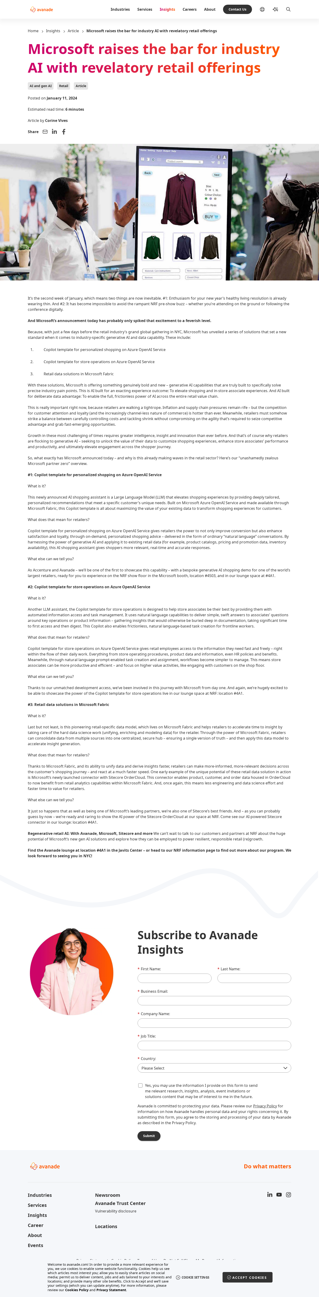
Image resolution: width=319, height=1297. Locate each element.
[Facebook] (64, 132)
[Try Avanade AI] (275, 9)
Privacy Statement (111, 1290)
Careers (190, 9)
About (210, 9)
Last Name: (228, 968)
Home (33, 30)
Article (73, 30)
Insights (167, 9)
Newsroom (107, 1195)
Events (35, 1245)
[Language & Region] (266, 9)
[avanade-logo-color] (41, 9)
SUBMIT (149, 1136)
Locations (106, 1226)
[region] (159, 1277)
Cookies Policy (77, 1290)
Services (144, 9)
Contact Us (237, 9)
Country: (147, 1058)
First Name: (149, 968)
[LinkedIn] (54, 132)
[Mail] (45, 132)
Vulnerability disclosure (115, 1211)
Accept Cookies (249, 1277)
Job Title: (147, 1036)
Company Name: (154, 1013)
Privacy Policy (265, 1106)
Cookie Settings (195, 1277)
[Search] (288, 9)
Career (35, 1225)
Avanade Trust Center (120, 1203)
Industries (120, 9)
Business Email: (153, 991)
